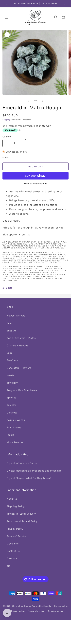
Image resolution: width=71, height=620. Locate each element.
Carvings (12, 412)
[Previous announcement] (6, 3)
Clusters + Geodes (17, 345)
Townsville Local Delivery (21, 513)
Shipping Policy (16, 506)
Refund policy (61, 606)
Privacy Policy (15, 528)
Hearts (10, 375)
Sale (9, 323)
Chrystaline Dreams (21, 606)
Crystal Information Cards (22, 463)
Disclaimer (13, 543)
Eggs (9, 352)
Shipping (6, 120)
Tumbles (11, 405)
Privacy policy (18, 611)
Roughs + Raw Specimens (22, 390)
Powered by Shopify (41, 606)
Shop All (11, 330)
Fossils (10, 434)
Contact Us (13, 551)
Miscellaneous (15, 442)
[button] (6, 17)
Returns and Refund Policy (22, 521)
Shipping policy (55, 611)
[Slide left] (28, 100)
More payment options (35, 183)
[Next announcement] (65, 3)
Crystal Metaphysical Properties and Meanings (34, 470)
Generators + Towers (19, 367)
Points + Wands (16, 420)
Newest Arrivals (16, 315)
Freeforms (12, 360)
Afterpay (12, 558)
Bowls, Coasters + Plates (21, 338)
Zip (8, 565)
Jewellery (12, 382)
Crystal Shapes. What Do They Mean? (29, 478)
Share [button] (9, 287)
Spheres (11, 397)
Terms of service (36, 611)
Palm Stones (14, 427)
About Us (12, 498)
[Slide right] (42, 100)
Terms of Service (16, 536)
